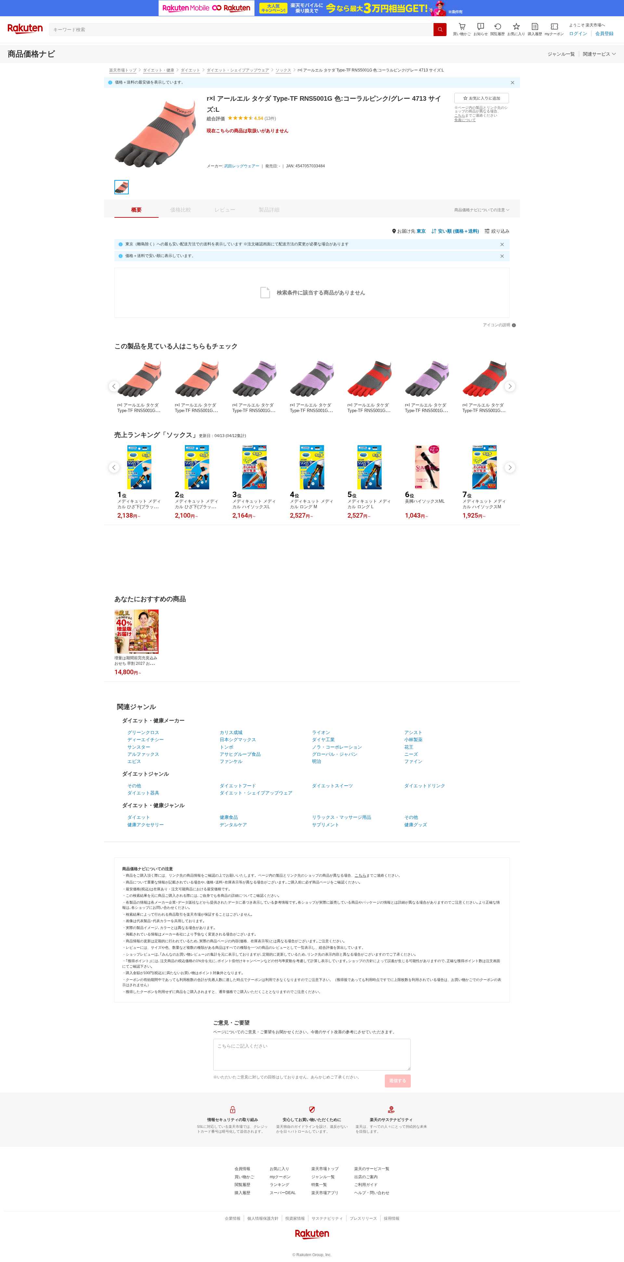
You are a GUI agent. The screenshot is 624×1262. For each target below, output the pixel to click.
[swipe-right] (510, 386)
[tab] (136, 210)
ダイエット (190, 70)
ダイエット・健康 (158, 70)
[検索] (440, 29)
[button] (481, 29)
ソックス (283, 70)
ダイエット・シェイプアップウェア (238, 70)
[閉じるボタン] (513, 82)
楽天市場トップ (122, 70)
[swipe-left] (114, 386)
